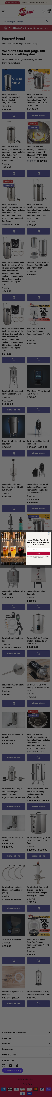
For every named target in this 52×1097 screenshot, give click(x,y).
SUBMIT (38, 553)
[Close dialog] (49, 533)
